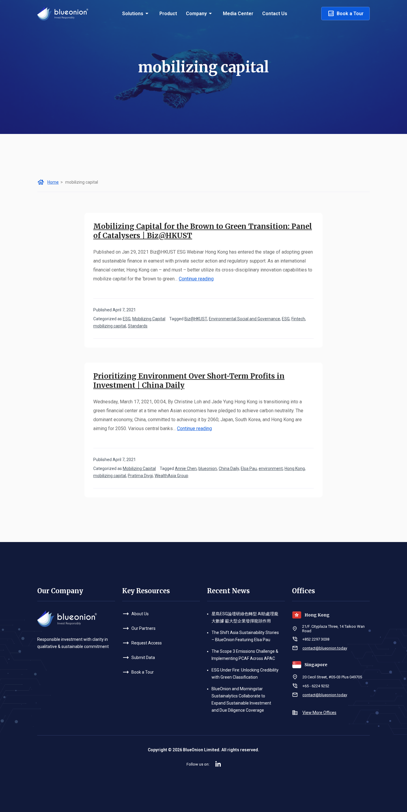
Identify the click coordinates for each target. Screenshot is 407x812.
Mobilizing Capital (148, 318)
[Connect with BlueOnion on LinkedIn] (218, 764)
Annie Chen (186, 468)
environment (271, 468)
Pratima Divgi (140, 475)
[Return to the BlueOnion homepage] (62, 13)
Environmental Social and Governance (244, 318)
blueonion (207, 468)
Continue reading (196, 279)
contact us (274, 13)
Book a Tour (350, 13)
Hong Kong (295, 468)
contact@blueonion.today (324, 648)
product (168, 13)
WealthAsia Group (171, 475)
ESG (127, 318)
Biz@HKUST (195, 318)
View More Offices (319, 712)
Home (53, 182)
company (196, 13)
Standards (137, 326)
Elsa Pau (249, 468)
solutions (132, 13)
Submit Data (143, 657)
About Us (140, 613)
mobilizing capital (109, 326)
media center (238, 13)
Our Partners (143, 628)
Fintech (298, 318)
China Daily (229, 468)
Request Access (146, 643)
